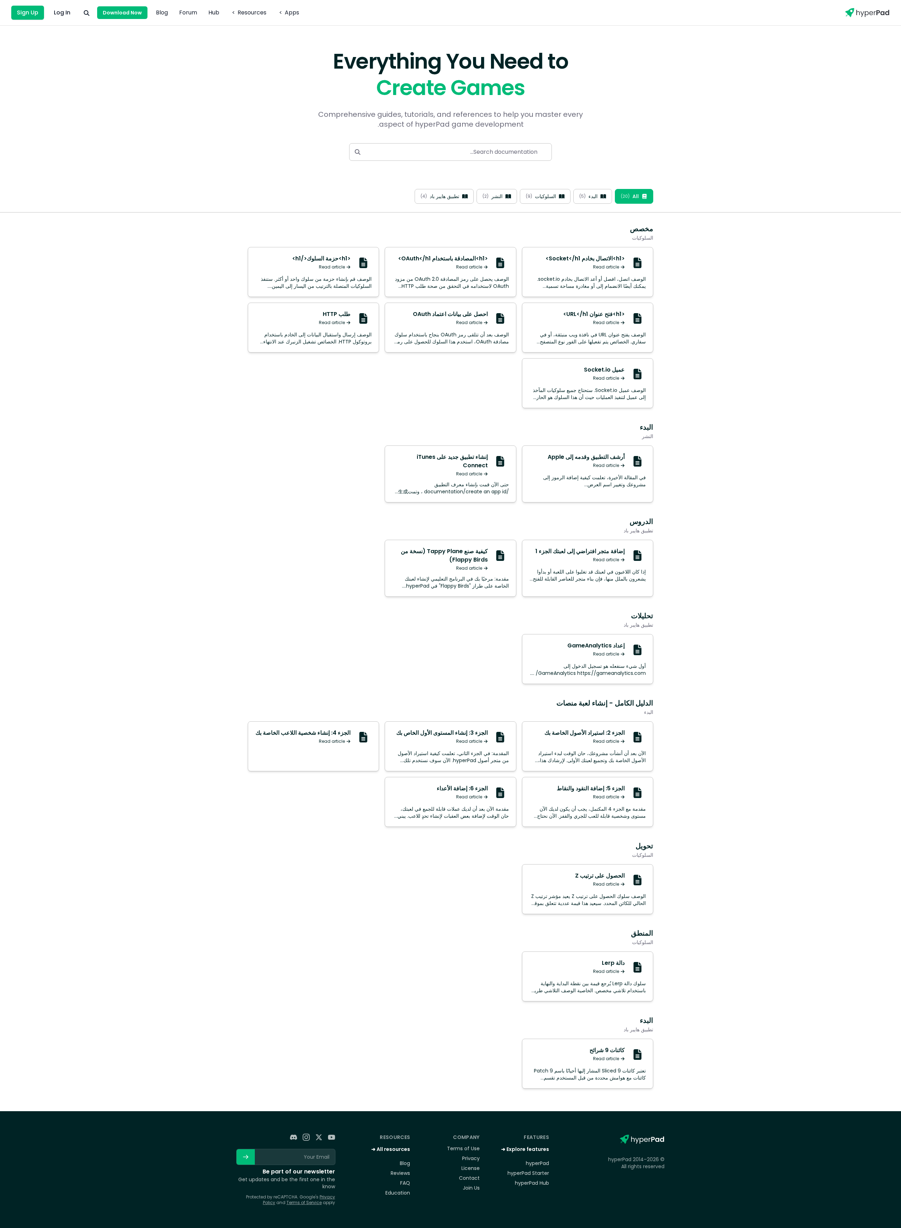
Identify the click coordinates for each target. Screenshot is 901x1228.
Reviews (400, 1173)
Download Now (122, 12)
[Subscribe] (246, 1157)
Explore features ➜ (525, 1149)
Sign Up (27, 12)
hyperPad (537, 1163)
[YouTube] (331, 1137)
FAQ (405, 1182)
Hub (213, 12)
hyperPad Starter (528, 1173)
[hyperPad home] (641, 1139)
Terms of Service (304, 1202)
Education (397, 1192)
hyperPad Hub (532, 1182)
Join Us (471, 1187)
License (470, 1168)
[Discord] (293, 1137)
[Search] (86, 12)
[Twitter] (318, 1137)
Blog (162, 12)
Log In (62, 12)
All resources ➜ (390, 1149)
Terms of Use (463, 1148)
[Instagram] (306, 1137)
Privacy (470, 1158)
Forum (188, 12)
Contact (469, 1178)
